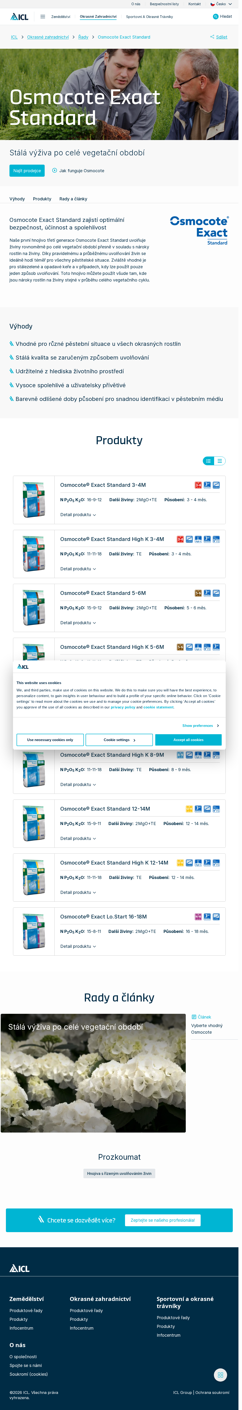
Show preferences (197, 726)
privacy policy (123, 707)
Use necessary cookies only (50, 740)
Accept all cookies (188, 740)
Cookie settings (117, 740)
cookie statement (158, 707)
